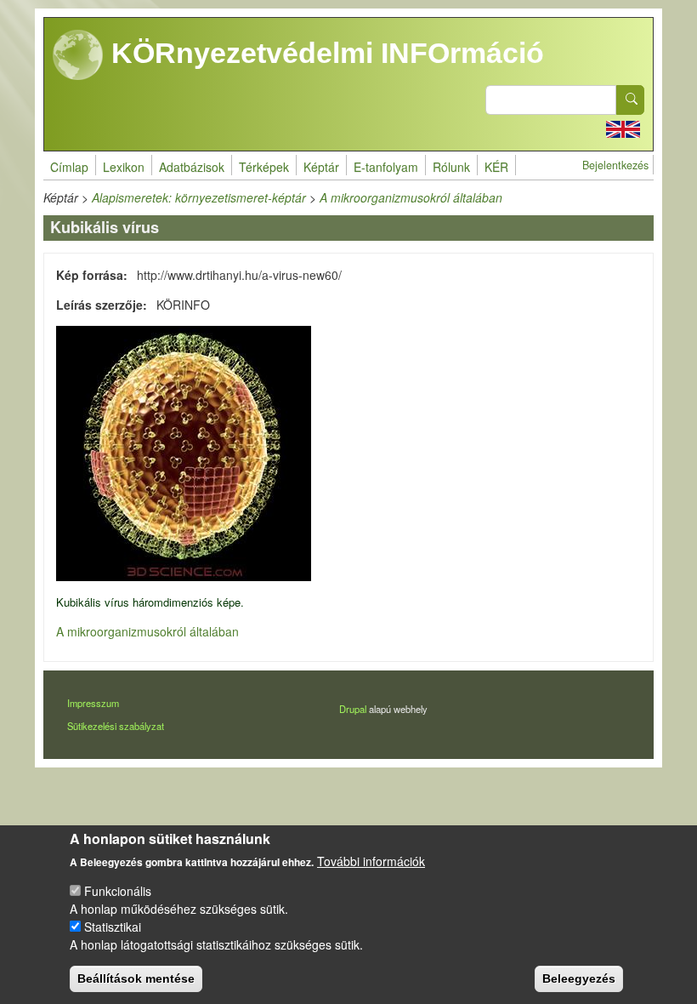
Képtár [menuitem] (321, 166)
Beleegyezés (578, 978)
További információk (371, 861)
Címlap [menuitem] (69, 166)
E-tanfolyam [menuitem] (386, 166)
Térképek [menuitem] (264, 166)
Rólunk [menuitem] (451, 166)
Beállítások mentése (136, 978)
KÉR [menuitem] (496, 166)
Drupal (352, 709)
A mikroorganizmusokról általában (411, 197)
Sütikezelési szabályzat (115, 726)
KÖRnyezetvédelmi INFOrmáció (324, 53)
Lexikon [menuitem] (123, 166)
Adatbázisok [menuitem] (191, 166)
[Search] (630, 100)
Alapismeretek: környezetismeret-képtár (199, 197)
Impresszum (93, 703)
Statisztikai (112, 926)
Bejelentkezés (615, 165)
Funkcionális (117, 890)
